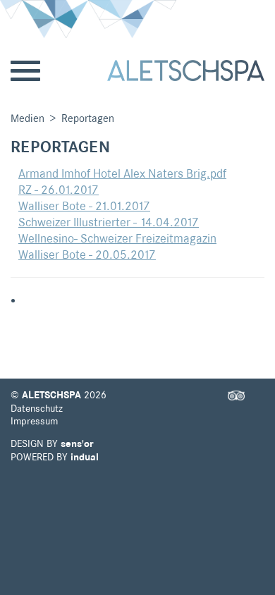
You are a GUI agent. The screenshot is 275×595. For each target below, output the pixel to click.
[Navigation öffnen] (25, 71)
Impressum (34, 421)
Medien (27, 118)
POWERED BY (55, 456)
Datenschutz (37, 408)
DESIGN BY (52, 443)
